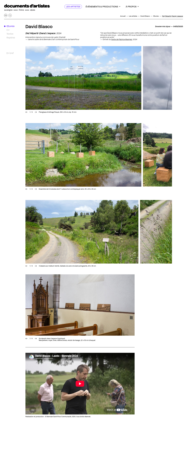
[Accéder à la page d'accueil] (27, 7)
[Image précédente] (27, 112)
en (6, 15)
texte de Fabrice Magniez (121, 39)
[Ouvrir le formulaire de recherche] (10, 15)
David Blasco (39, 26)
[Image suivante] (36, 112)
